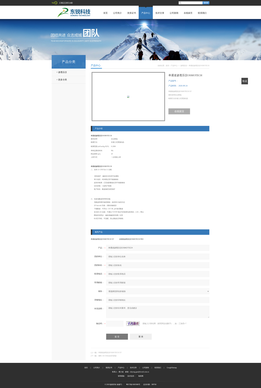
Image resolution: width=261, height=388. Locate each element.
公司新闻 (174, 13)
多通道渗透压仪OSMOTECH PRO (131, 239)
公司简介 (117, 13)
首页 (105, 13)
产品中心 (145, 13)
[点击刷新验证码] (133, 323)
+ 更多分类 (61, 79)
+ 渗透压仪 (61, 72)
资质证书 (131, 13)
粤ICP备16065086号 (133, 384)
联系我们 (202, 13)
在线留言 (188, 13)
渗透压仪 (184, 66)
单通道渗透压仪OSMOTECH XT (102, 239)
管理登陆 (121, 376)
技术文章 (160, 13)
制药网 (140, 376)
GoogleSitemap (172, 368)
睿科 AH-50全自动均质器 (107, 356)
